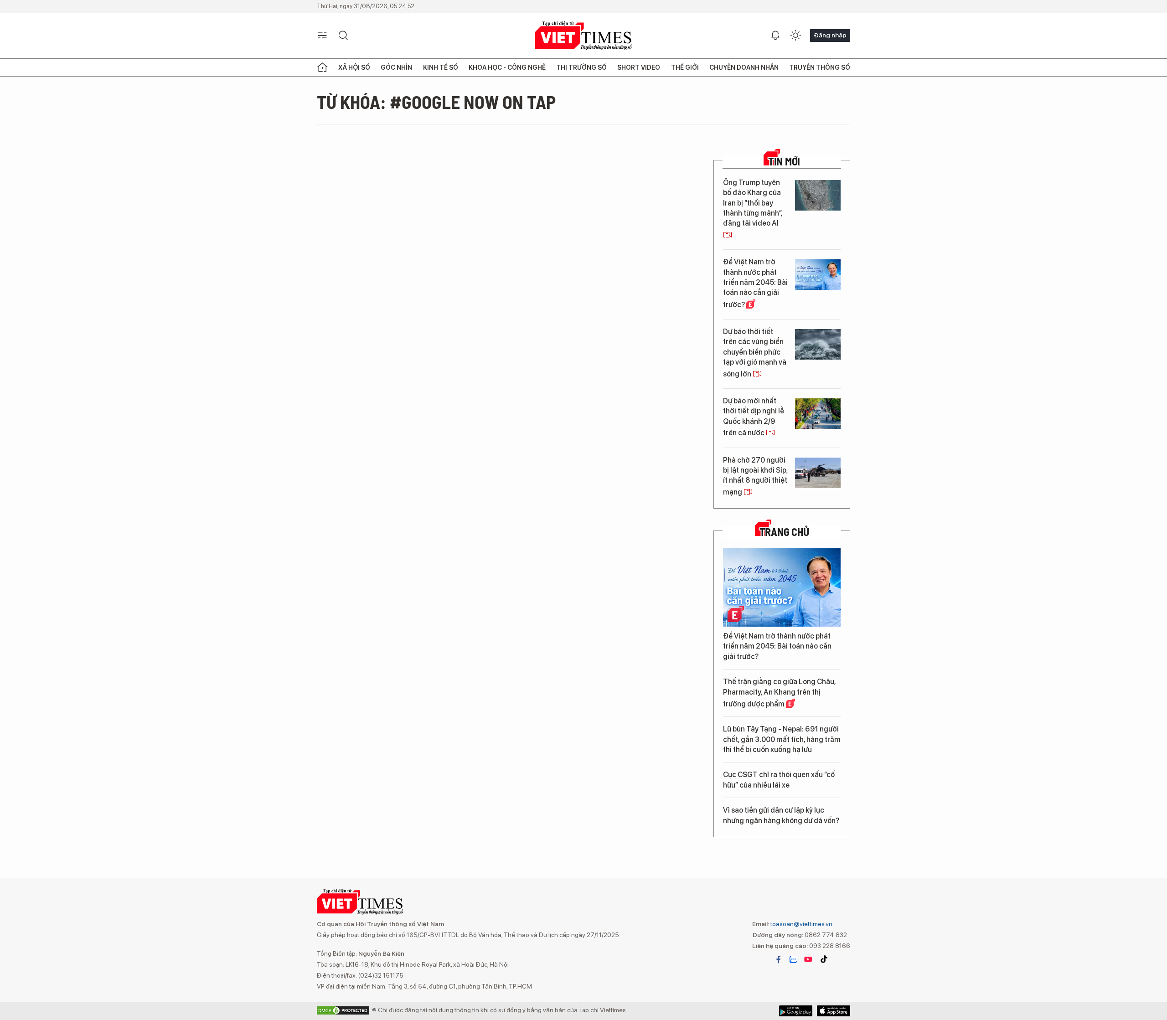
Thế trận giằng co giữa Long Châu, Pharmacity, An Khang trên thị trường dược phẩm (779, 692)
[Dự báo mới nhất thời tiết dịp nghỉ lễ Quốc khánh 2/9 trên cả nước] (818, 413)
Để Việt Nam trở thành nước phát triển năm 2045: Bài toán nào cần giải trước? (755, 283)
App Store (795, 1010)
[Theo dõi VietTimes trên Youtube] (808, 959)
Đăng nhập (830, 35)
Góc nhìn (396, 67)
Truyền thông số (819, 67)
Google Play (833, 1010)
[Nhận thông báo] (775, 35)
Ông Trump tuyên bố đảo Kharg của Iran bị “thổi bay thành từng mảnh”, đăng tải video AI (752, 203)
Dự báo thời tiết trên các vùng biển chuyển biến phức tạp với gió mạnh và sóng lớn (754, 352)
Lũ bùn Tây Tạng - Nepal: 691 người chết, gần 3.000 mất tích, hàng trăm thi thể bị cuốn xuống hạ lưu (782, 739)
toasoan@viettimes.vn (800, 923)
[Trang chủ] (322, 67)
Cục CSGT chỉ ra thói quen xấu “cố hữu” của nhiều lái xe (779, 779)
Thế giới (685, 67)
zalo (793, 959)
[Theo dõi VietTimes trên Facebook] (778, 959)
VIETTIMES (583, 35)
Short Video (638, 67)
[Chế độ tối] (795, 35)
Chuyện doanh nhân (744, 67)
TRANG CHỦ (784, 531)
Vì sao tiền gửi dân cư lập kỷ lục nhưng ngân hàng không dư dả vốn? (781, 815)
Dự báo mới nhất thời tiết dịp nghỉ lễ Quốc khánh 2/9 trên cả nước (753, 417)
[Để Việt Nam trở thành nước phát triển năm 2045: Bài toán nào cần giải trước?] (818, 274)
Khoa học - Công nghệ (507, 67)
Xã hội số (354, 67)
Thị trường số (581, 67)
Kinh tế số (440, 67)
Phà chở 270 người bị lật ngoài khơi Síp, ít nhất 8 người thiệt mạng (755, 476)
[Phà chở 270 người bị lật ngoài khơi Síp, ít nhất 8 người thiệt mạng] (818, 473)
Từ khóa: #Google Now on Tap (436, 102)
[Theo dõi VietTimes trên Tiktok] (824, 959)
